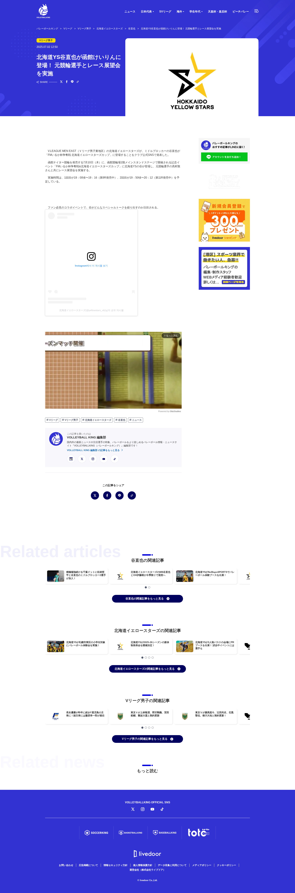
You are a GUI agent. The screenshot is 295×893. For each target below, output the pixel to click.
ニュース (129, 11)
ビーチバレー (241, 11)
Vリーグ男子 (71, 420)
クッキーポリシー (226, 865)
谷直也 (121, 420)
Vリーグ (53, 420)
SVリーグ (165, 11)
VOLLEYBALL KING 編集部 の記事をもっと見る (93, 450)
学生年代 (194, 11)
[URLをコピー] (77, 82)
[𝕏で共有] (61, 82)
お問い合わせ (66, 865)
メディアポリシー (201, 865)
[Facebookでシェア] (66, 82)
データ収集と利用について (172, 865)
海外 (179, 11)
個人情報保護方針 (142, 865)
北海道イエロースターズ (97, 420)
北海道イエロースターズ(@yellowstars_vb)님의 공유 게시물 (91, 310)
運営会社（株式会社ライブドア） (147, 869)
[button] (146, 587)
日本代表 (146, 11)
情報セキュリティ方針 (116, 865)
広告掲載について (88, 865)
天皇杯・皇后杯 (217, 11)
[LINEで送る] (72, 82)
